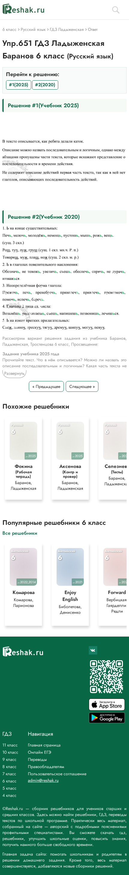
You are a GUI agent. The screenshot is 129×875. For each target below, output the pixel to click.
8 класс (9, 767)
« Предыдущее (46, 386)
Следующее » (82, 386)
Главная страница (44, 745)
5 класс (9, 788)
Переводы (37, 759)
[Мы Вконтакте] (93, 650)
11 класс (10, 745)
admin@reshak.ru (43, 780)
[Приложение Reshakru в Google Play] (107, 721)
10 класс (10, 752)
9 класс (9, 759)
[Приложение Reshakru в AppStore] (107, 708)
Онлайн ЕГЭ (39, 752)
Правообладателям (46, 767)
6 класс (9, 781)
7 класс (9, 774)
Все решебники (19, 533)
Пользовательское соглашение (57, 774)
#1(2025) (18, 84)
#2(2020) (45, 84)
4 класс (9, 795)
